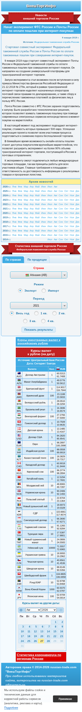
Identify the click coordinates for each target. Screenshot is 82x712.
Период (38, 298)
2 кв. (62, 313)
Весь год (22, 313)
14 (48, 631)
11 (29, 631)
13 (41, 631)
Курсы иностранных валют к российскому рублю (38, 341)
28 (48, 641)
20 (41, 636)
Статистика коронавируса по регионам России (39, 656)
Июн (43, 186)
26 (35, 641)
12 (35, 631)
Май (37, 186)
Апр (32, 186)
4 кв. (51, 321)
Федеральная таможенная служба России (56, 42)
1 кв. (44, 313)
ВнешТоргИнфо (41, 6)
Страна (38, 268)
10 (22, 631)
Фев (20, 186)
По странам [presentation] (13, 259)
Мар (26, 186)
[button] (38, 330)
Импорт (53, 290)
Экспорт (30, 290)
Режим (39, 284)
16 (61, 631)
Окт (66, 191)
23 (61, 636)
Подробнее (11, 707)
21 (48, 636)
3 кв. (32, 321)
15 (54, 631)
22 (54, 636)
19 (35, 636)
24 (22, 641)
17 (22, 636)
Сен (61, 191)
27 (41, 641)
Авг (55, 186)
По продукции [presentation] (37, 259)
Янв (14, 186)
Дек (77, 191)
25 (28, 641)
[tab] (13, 259)
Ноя (72, 191)
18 (28, 636)
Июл (50, 186)
